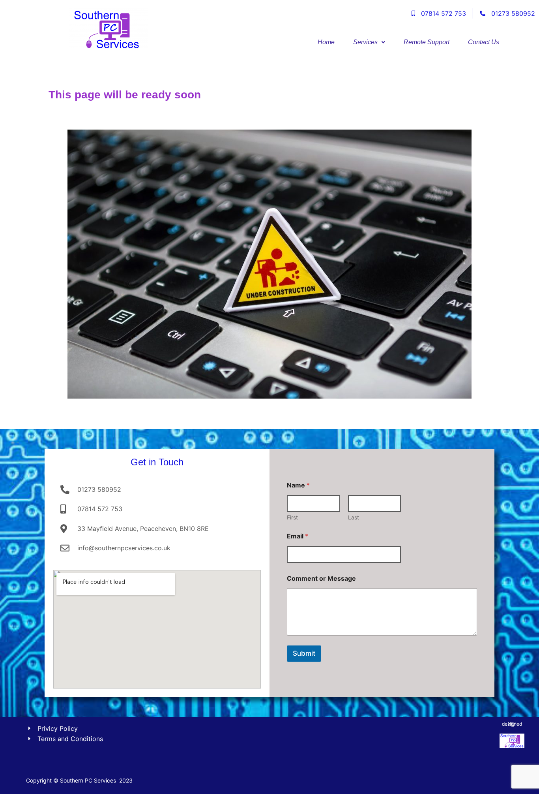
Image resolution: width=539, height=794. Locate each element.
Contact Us (483, 42)
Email (297, 536)
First (292, 517)
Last (353, 517)
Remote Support (426, 42)
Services (365, 42)
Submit (304, 653)
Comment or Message (321, 578)
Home (326, 42)
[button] (369, 42)
